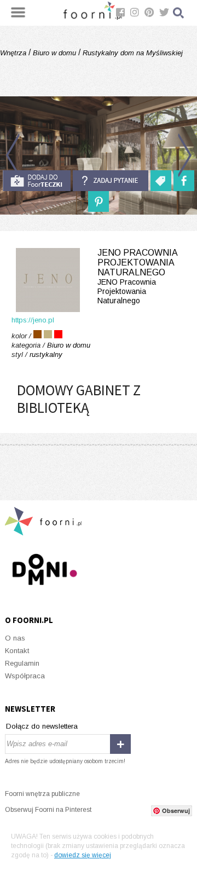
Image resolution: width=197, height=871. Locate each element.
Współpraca (25, 676)
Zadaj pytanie (110, 180)
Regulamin (22, 663)
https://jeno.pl (32, 320)
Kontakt (17, 651)
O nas (15, 638)
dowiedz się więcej (82, 855)
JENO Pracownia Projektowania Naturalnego (137, 276)
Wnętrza (14, 53)
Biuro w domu (54, 53)
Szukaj (179, 13)
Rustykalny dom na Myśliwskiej (131, 53)
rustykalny (46, 354)
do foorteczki (37, 180)
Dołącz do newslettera (42, 726)
